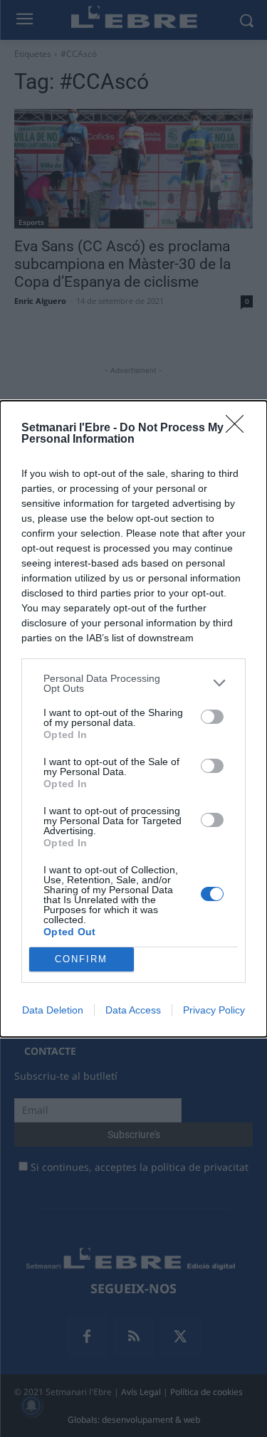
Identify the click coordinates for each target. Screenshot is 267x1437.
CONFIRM (81, 959)
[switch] (212, 717)
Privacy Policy (214, 1010)
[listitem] (133, 683)
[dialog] (133, 719)
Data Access (133, 1010)
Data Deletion (52, 1010)
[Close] (239, 428)
